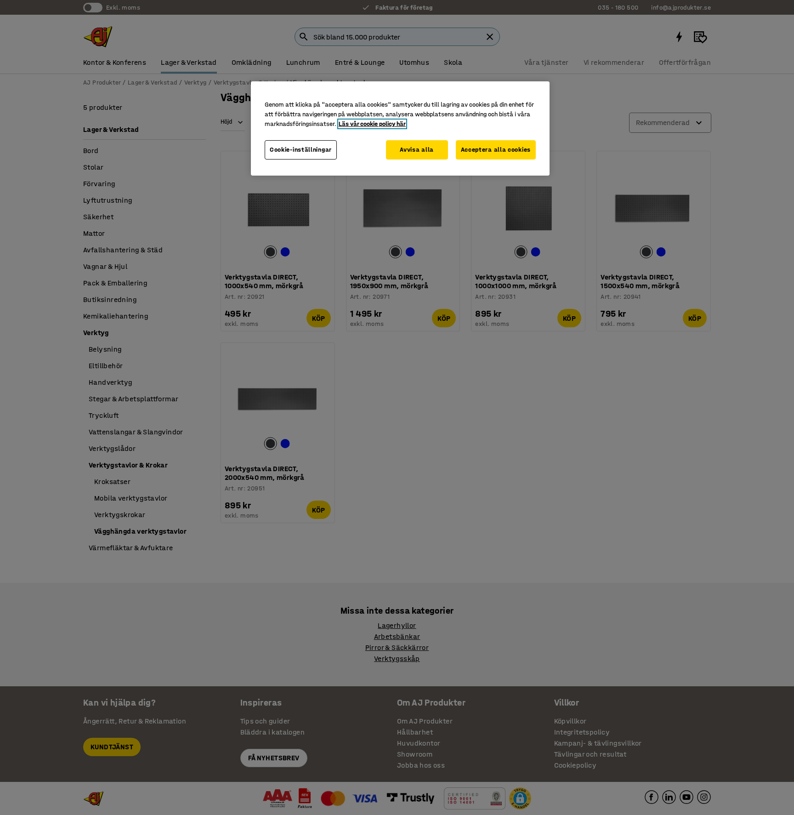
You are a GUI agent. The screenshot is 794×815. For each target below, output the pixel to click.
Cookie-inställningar (301, 150)
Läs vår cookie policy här (372, 124)
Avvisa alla (417, 150)
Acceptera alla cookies (496, 150)
